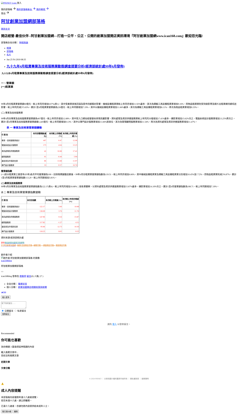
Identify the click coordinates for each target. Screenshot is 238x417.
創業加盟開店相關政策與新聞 (32, 287)
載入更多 (5, 297)
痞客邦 (23, 276)
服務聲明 (145, 379)
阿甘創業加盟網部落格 (23, 21)
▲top (3, 292)
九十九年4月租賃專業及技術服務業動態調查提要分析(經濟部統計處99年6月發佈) (66, 66)
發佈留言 (5, 314)
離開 (16, 412)
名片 (9, 55)
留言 (29, 276)
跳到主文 (5, 29)
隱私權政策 (134, 379)
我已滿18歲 (6, 412)
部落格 (10, 51)
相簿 (9, 48)
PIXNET (98, 379)
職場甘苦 (22, 284)
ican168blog (6, 260)
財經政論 (23, 42)
